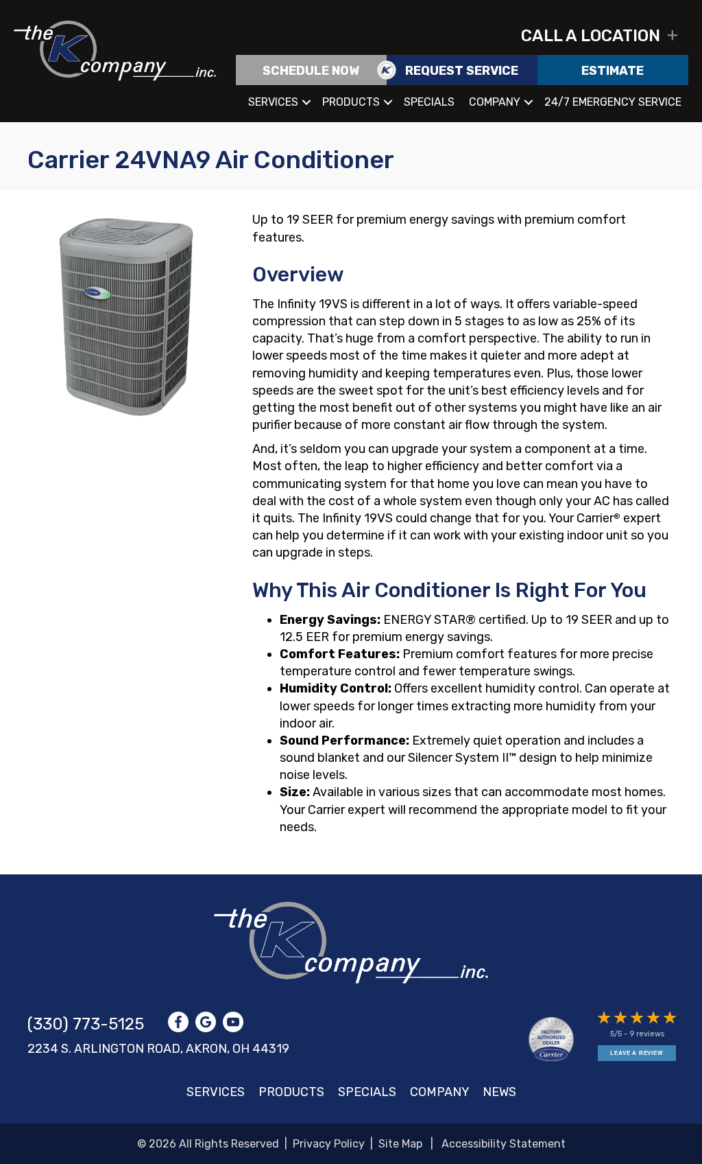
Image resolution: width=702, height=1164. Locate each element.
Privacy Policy (329, 1143)
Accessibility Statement (503, 1143)
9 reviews (646, 1033)
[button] (452, 36)
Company (494, 101)
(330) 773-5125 (85, 1024)
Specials (429, 101)
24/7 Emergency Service (612, 101)
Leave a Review (636, 1053)
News (499, 1091)
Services (273, 101)
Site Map (400, 1143)
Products (351, 101)
